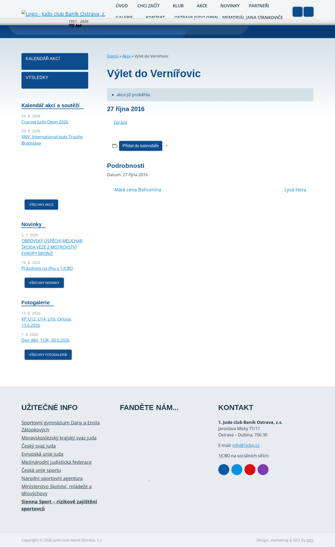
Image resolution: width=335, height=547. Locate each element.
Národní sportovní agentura (52, 478)
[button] (309, 12)
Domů (112, 56)
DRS (310, 540)
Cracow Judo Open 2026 (44, 122)
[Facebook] (223, 469)
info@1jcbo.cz (246, 445)
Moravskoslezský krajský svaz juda (59, 438)
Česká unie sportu (41, 470)
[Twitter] (236, 469)
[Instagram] (263, 469)
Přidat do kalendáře (140, 146)
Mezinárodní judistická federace (56, 462)
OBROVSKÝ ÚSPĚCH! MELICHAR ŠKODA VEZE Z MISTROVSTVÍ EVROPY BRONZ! (51, 247)
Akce (126, 56)
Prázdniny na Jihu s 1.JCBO (47, 268)
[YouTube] (249, 469)
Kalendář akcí (43, 58)
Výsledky (37, 77)
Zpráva (120, 122)
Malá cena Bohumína (137, 189)
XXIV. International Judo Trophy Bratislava (52, 140)
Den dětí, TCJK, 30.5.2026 (45, 340)
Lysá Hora (295, 189)
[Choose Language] (298, 12)
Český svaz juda (38, 446)
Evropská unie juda (42, 454)
